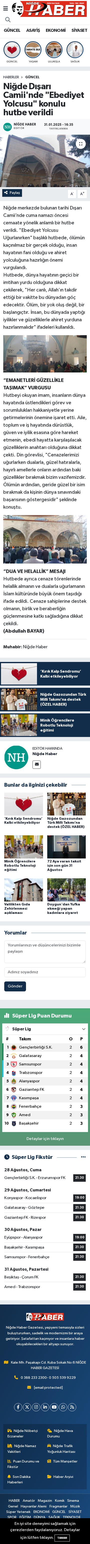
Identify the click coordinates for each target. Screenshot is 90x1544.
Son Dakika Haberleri (19, 1479)
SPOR (12, 1517)
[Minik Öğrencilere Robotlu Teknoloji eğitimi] (23, 847)
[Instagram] (36, 1407)
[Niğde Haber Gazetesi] (49, 9)
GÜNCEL (12, 30)
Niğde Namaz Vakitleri (22, 1448)
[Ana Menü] (5, 9)
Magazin (45, 1501)
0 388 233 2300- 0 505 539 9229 (48, 1378)
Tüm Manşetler (65, 1461)
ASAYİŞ (33, 30)
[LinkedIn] (45, 1407)
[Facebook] (18, 1407)
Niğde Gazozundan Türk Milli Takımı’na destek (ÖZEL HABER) (65, 823)
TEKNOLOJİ (71, 1517)
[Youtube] (54, 1407)
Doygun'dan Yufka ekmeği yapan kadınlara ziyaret (63, 909)
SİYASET (79, 30)
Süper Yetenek (18, 1512)
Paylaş (15, 193)
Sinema (73, 1501)
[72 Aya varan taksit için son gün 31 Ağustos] (66, 847)
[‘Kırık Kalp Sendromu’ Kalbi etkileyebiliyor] (23, 804)
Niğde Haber (44, 754)
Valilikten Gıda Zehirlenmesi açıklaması (17, 909)
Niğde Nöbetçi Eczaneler (23, 1433)
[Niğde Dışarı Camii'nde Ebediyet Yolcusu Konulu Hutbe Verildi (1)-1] (45, 353)
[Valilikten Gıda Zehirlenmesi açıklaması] (23, 890)
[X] (27, 1407)
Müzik (75, 1506)
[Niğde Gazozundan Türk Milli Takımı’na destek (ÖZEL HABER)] (66, 804)
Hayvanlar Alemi (33, 1506)
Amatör (29, 1501)
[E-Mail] (36, 765)
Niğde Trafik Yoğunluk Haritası (61, 1448)
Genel (13, 1506)
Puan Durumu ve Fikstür (24, 1464)
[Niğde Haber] (16, 757)
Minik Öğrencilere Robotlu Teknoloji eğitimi (20, 866)
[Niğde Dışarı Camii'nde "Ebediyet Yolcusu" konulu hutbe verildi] (45, 161)
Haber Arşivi (63, 1477)
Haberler (11, 77)
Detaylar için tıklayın (45, 1139)
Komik (59, 1501)
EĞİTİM (25, 1517)
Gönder (15, 986)
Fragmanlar (59, 1506)
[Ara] (8, 20)
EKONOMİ (56, 30)
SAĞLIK (54, 1517)
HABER (14, 1501)
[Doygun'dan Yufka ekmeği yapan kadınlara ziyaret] (66, 890)
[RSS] (72, 1407)
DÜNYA (40, 1517)
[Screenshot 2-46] (45, 538)
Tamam (62, 1538)
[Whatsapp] (63, 1407)
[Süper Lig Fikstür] (83, 1157)
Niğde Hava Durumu (60, 1433)
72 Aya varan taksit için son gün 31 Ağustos (64, 866)
